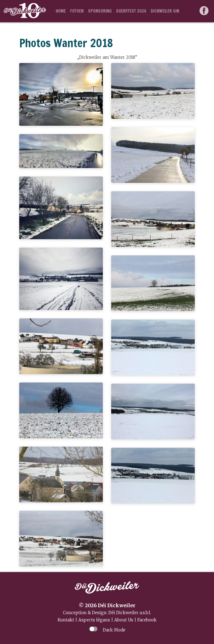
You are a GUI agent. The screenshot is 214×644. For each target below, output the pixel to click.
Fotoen (77, 11)
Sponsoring (100, 11)
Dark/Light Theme (93, 629)
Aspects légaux (94, 620)
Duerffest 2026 (131, 11)
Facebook (147, 620)
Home (61, 11)
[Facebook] (205, 11)
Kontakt (66, 620)
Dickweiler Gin (165, 11)
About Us (123, 620)
